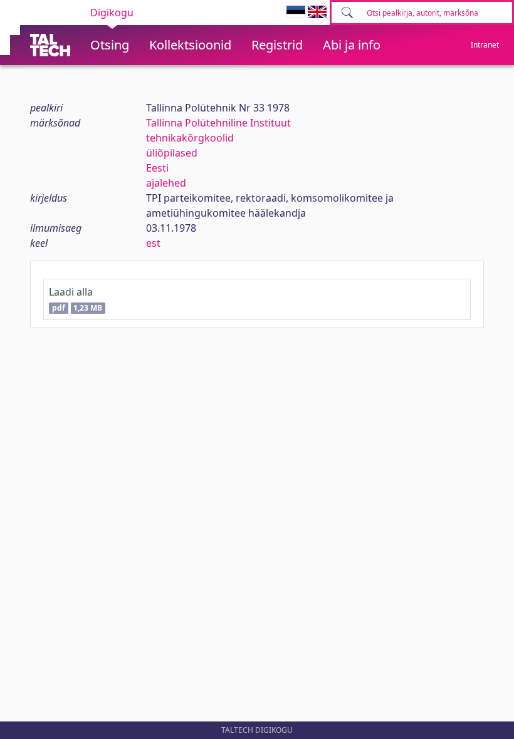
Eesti (157, 168)
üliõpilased (171, 153)
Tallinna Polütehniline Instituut (218, 123)
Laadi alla (75, 299)
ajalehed (166, 183)
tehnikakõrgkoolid (190, 138)
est (153, 243)
